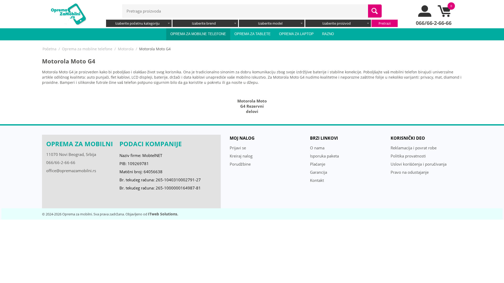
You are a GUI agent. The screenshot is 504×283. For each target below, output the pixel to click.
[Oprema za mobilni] (68, 13)
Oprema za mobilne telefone (198, 34)
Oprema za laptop (296, 34)
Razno (328, 34)
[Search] (375, 11)
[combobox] (139, 23)
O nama (317, 147)
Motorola (126, 48)
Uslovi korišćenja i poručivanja (419, 164)
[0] (444, 15)
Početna (49, 48)
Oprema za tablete (252, 34)
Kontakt (317, 180)
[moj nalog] (425, 15)
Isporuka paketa (324, 156)
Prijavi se (238, 147)
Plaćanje (317, 164)
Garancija (318, 172)
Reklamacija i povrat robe (414, 147)
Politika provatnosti (408, 156)
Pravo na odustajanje (410, 172)
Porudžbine (240, 164)
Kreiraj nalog (241, 156)
